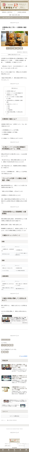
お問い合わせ (7, 445)
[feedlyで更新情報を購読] (5, 352)
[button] (21, 48)
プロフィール (7, 443)
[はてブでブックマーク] (14, 48)
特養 (9, 106)
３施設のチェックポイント (12, 104)
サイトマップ (21, 445)
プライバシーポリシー (21, 443)
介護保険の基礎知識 (6, 339)
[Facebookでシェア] (11, 48)
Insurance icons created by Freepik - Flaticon (14, 428)
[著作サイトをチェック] (2, 352)
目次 (13, 88)
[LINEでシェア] (18, 48)
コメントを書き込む (14, 416)
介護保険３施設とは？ (11, 91)
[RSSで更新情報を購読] (7, 352)
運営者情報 (14, 447)
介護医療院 (10, 109)
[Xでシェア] (7, 48)
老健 (9, 108)
